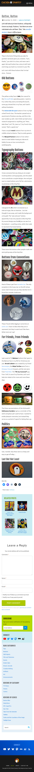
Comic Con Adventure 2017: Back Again (10, 514)
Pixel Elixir (8, 372)
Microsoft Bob (8, 99)
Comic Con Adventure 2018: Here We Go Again (22, 531)
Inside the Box (22, 512)
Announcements (8, 677)
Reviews (5, 651)
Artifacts (12, 490)
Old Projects (6, 654)
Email (4, 586)
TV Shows (6, 686)
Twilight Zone (7, 720)
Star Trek (5, 709)
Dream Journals (7, 665)
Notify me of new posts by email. (13, 597)
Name (4, 578)
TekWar (5, 714)
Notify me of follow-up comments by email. (16, 595)
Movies (5, 688)
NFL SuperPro (7, 706)
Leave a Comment (24, 20)
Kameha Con (21, 284)
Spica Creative (28, 768)
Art (4, 674)
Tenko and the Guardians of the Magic (14, 717)
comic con (5, 326)
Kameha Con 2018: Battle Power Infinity (9, 531)
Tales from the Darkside (10, 711)
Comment (5, 554)
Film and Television (8, 657)
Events (5, 660)
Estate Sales (6, 663)
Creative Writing (8, 668)
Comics (5, 691)
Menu (30, 3)
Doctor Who (6, 700)
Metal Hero (6, 703)
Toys (4, 648)
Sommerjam (5, 366)
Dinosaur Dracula (7, 369)
